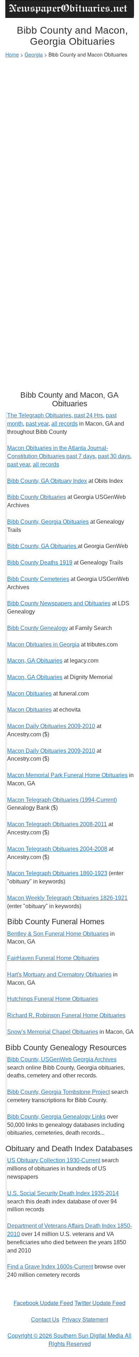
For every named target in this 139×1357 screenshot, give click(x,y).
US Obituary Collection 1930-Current (53, 1160)
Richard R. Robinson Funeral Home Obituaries (66, 1015)
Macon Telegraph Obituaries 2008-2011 (57, 824)
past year (37, 424)
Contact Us (45, 1319)
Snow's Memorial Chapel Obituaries (52, 1032)
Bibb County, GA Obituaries (41, 546)
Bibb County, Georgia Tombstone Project (58, 1092)
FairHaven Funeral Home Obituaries (53, 958)
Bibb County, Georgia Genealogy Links (56, 1117)
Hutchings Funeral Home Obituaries (52, 999)
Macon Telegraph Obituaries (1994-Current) (62, 800)
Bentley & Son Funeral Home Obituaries (58, 934)
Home (12, 54)
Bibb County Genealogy (37, 628)
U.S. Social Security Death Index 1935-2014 (63, 1193)
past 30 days (114, 456)
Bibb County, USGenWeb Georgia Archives (62, 1059)
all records (64, 424)
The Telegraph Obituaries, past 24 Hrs (55, 415)
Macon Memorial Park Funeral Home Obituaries (67, 775)
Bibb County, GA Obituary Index (47, 481)
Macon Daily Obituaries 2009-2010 (51, 726)
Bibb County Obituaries (36, 497)
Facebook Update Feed (43, 1303)
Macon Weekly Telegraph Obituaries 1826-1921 (67, 898)
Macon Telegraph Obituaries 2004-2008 (57, 849)
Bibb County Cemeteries (38, 579)
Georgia (34, 54)
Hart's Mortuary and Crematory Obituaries (59, 974)
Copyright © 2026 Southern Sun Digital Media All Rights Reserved (69, 1339)
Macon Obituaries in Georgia (43, 644)
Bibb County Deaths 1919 (39, 562)
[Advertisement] (69, 135)
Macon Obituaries (29, 693)
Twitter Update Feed (99, 1303)
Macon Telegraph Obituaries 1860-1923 (57, 873)
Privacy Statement (85, 1319)
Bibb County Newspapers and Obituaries (58, 603)
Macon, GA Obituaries (34, 661)
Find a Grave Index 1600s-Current (50, 1267)
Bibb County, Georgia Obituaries (48, 522)
